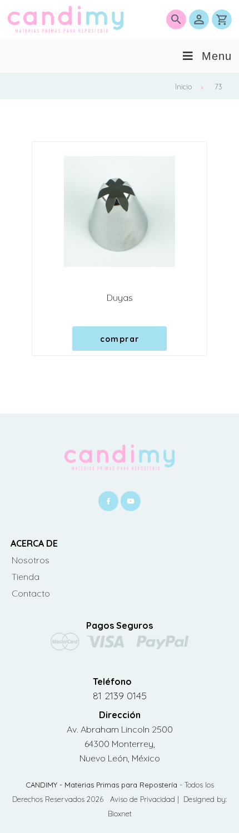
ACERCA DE (34, 543)
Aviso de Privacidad (143, 799)
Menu (217, 56)
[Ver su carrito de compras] (222, 19)
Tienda (25, 576)
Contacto (31, 593)
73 (218, 86)
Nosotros (30, 560)
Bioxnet (120, 813)
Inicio (183, 86)
